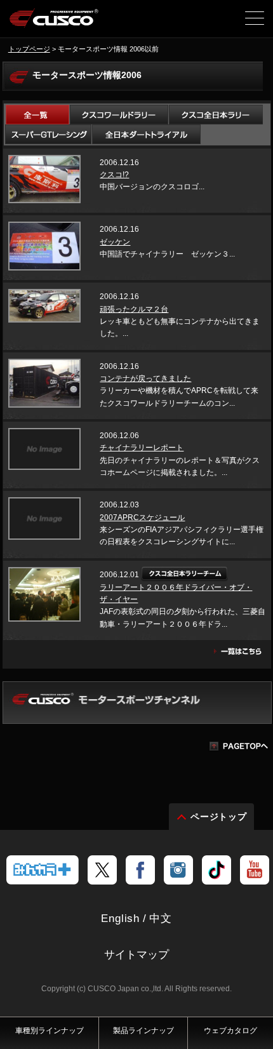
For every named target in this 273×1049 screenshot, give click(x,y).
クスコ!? (114, 174)
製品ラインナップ (143, 1030)
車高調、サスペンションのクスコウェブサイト (54, 22)
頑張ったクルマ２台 (134, 309)
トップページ (29, 49)
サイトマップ (136, 955)
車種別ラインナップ (49, 1030)
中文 (160, 918)
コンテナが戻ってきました (145, 378)
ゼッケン (115, 241)
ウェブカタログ (230, 1030)
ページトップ (219, 817)
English (120, 918)
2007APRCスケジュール (142, 517)
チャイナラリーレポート (141, 447)
